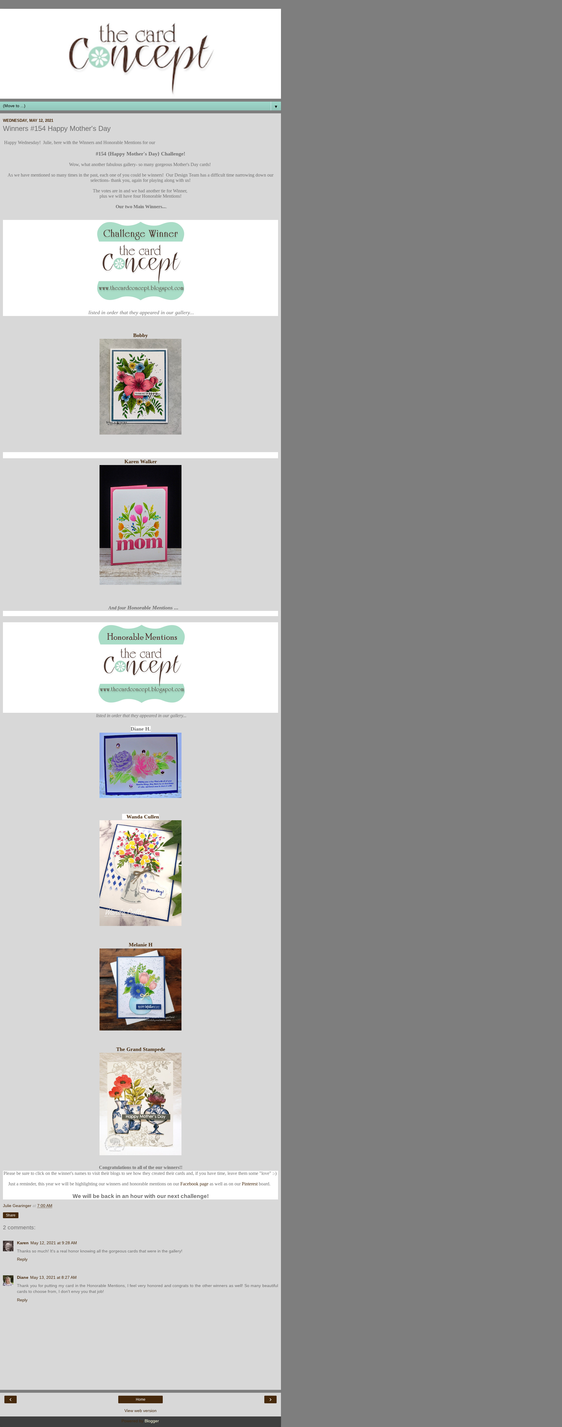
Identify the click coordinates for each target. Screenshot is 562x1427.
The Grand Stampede (140, 1049)
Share (11, 1215)
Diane (22, 1277)
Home (140, 1399)
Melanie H (141, 945)
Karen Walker (140, 461)
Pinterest (250, 1183)
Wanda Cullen (142, 817)
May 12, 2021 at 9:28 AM (53, 1242)
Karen (23, 1242)
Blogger (152, 1421)
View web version (140, 1410)
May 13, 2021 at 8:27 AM (53, 1277)
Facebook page (194, 1183)
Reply (22, 1259)
